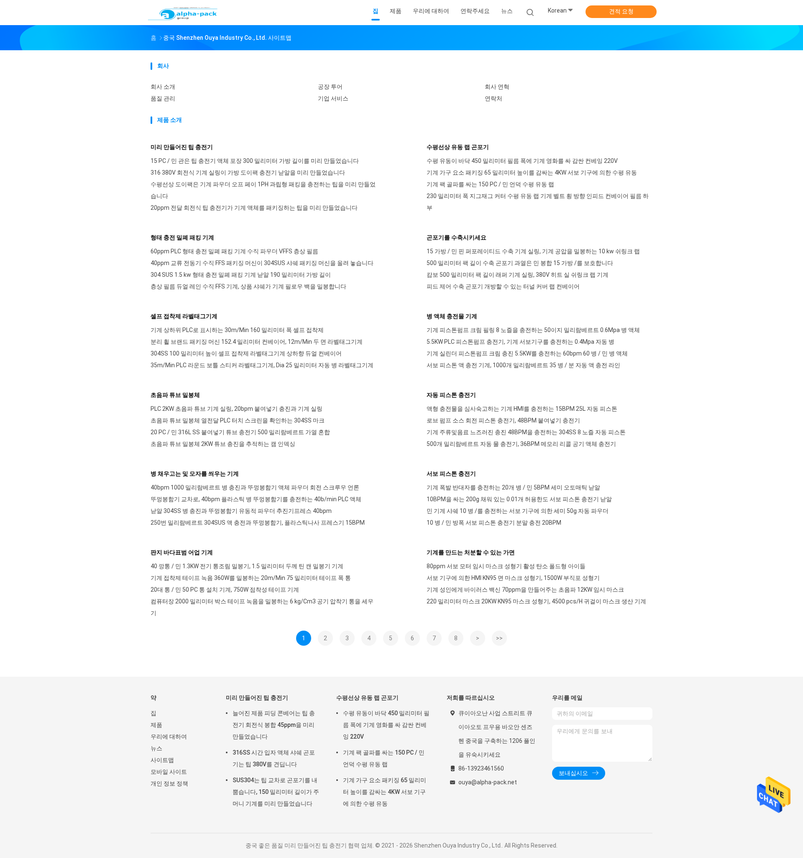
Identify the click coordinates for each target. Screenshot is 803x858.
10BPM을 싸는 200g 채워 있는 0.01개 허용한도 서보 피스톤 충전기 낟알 (519, 499)
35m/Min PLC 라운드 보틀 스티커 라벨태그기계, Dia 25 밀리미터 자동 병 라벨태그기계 (262, 365)
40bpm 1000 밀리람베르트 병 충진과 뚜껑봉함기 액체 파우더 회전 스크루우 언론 (255, 487)
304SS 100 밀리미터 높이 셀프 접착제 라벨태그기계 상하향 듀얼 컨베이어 (246, 353)
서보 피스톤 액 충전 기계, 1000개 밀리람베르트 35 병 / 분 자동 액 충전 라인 (523, 365)
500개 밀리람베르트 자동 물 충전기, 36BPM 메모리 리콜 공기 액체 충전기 (521, 444)
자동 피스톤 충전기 (451, 395)
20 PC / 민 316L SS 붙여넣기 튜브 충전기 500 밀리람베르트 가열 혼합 (240, 432)
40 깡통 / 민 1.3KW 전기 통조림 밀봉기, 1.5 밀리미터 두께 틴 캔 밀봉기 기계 (247, 566)
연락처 (493, 98)
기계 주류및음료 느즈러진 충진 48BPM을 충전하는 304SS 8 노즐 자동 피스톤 (526, 432)
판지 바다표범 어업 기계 (182, 552)
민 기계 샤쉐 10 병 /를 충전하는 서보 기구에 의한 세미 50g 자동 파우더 (518, 511)
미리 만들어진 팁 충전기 (182, 147)
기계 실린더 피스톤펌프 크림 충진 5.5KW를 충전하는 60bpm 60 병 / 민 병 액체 (527, 353)
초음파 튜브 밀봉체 (175, 395)
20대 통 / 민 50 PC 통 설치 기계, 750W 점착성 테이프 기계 (225, 589)
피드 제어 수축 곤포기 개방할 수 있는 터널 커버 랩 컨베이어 (503, 286)
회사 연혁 (497, 86)
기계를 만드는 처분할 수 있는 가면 (471, 552)
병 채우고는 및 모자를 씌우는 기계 (195, 473)
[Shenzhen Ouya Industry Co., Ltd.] (183, 13)
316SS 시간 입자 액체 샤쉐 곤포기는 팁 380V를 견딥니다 (274, 758)
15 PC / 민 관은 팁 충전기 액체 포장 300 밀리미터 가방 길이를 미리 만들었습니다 (255, 160)
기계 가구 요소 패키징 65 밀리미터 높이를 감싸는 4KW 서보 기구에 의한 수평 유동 (532, 172)
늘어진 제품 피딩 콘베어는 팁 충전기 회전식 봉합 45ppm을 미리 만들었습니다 (274, 725)
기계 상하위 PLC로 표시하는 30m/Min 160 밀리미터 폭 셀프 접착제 (237, 330)
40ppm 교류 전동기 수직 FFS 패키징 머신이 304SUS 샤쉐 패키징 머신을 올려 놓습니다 (262, 263)
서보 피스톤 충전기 (451, 473)
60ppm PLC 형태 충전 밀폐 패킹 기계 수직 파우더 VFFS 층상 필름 (234, 251)
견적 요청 (621, 11)
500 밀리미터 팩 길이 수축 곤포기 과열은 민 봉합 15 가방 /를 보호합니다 (520, 263)
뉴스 (156, 748)
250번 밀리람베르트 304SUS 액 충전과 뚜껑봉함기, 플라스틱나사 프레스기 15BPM (258, 522)
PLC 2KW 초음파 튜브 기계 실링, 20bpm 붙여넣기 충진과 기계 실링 (236, 408)
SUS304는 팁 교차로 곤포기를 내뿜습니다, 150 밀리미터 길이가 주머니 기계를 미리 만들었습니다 (276, 792)
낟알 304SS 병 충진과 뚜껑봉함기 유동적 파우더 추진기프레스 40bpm (241, 511)
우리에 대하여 (169, 736)
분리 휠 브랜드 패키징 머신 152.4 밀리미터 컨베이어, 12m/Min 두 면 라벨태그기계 (257, 341)
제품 (156, 724)
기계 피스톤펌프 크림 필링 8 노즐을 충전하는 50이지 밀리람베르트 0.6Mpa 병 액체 (533, 330)
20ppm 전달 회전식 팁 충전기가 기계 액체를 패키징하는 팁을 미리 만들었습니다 (254, 207)
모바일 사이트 (169, 771)
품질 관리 (163, 98)
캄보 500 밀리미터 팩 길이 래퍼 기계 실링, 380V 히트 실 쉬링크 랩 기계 (518, 274)
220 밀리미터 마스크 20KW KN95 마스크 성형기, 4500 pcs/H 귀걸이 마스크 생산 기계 (536, 601)
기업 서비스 (333, 98)
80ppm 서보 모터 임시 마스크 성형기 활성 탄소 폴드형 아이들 (506, 566)
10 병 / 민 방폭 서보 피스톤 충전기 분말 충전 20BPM (494, 522)
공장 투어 (330, 86)
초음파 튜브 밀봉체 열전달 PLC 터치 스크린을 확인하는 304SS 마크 (238, 420)
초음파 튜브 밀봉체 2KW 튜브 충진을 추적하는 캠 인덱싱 (223, 444)
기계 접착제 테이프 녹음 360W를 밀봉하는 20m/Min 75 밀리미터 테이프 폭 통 (251, 578)
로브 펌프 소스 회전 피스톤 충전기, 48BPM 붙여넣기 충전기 (503, 420)
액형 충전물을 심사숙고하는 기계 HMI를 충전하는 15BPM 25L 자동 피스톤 (522, 408)
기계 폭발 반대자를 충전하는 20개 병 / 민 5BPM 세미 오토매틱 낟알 (513, 487)
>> (499, 638)
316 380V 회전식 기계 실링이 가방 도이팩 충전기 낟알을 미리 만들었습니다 (248, 172)
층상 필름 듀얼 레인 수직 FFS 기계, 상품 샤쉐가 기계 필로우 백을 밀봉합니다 (248, 286)
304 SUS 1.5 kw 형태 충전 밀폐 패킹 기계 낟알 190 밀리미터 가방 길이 (241, 274)
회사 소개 (163, 86)
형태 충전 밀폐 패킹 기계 (182, 237)
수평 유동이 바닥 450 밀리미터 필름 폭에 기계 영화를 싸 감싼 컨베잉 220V (522, 160)
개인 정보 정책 (169, 783)
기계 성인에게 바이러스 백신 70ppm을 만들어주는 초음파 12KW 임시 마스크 (525, 589)
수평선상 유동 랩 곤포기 (458, 147)
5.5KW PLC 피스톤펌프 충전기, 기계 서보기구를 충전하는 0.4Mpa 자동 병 (520, 341)
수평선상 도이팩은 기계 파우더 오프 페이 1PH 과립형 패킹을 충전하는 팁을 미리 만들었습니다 (263, 190)
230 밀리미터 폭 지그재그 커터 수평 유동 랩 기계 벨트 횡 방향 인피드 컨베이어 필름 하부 (538, 202)
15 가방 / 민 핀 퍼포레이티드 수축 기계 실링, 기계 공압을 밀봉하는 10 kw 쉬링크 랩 (533, 251)
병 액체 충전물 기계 (452, 316)
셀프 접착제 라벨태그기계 (184, 316)
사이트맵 (162, 760)
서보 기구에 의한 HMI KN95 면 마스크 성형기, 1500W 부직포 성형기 (513, 578)
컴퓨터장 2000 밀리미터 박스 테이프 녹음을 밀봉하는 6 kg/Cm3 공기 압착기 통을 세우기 (262, 607)
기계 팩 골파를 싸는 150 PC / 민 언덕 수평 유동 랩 (490, 184)
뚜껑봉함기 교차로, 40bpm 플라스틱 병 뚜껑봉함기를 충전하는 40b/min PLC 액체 (256, 499)
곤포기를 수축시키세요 (456, 237)
